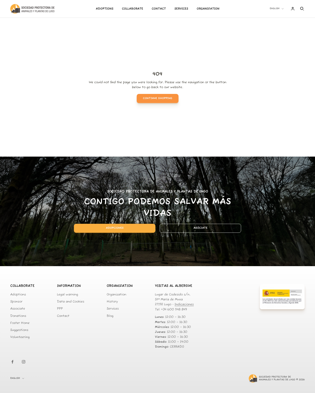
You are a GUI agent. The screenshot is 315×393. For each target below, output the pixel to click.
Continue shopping (157, 98)
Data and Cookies (70, 301)
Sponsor (16, 301)
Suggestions (19, 330)
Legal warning (67, 294)
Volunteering (20, 337)
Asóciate (200, 228)
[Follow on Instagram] (23, 362)
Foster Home (20, 323)
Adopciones (115, 228)
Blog (110, 316)
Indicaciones (184, 304)
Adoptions (104, 8)
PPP (60, 308)
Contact (159, 8)
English (274, 8)
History (112, 301)
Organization (208, 8)
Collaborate (132, 8)
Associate (17, 308)
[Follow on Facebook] (12, 362)
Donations (18, 316)
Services (181, 8)
